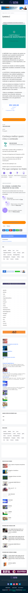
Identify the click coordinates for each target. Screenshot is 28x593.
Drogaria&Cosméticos (7, 252)
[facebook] (8, 584)
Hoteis (4, 254)
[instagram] (14, 584)
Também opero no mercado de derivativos (12, 166)
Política (18, 256)
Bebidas (9, 250)
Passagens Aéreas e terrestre (14, 476)
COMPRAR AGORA (14, 119)
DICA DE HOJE (6, 126)
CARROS (10, 511)
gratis (23, 252)
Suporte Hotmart (17, 175)
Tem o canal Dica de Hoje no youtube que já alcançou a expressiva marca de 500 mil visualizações (12, 159)
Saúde (23, 256)
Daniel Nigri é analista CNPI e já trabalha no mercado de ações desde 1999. (12, 150)
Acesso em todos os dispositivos (23, 176)
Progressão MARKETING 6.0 (14, 482)
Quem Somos (14, 587)
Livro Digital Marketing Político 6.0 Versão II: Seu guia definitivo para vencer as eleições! (15, 531)
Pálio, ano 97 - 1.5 (12, 488)
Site (4, 259)
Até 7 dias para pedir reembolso (4, 176)
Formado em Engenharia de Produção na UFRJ (13, 154)
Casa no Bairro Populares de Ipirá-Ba (16, 464)
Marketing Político (16, 254)
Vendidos (17, 259)
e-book (14, 252)
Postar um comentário (7, 241)
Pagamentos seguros (10, 176)
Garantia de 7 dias (10, 110)
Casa (13, 250)
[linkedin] (20, 584)
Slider (8, 259)
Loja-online (9, 254)
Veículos (11, 259)
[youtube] (17, 584)
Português (12, 108)
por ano (14, 107)
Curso (9, 13)
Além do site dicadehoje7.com (9, 163)
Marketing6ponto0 (6, 256)
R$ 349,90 (14, 105)
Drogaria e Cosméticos (13, 470)
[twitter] (11, 584)
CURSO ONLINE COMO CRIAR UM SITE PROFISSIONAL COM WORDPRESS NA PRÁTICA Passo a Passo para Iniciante (16, 538)
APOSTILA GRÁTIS (12, 563)
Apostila (4, 250)
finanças (8, 226)
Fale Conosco (20, 587)
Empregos (10, 500)
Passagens (13, 256)
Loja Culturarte (11, 494)
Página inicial (4, 13)
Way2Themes (13, 589)
